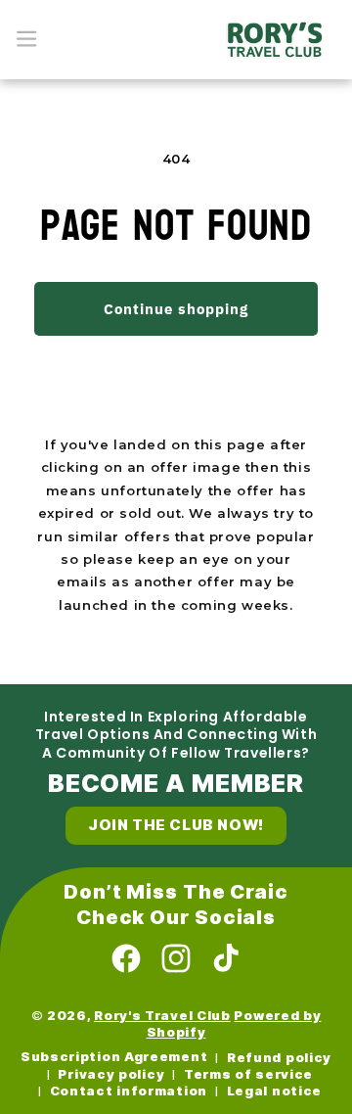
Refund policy (279, 1057)
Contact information (128, 1091)
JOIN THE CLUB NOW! (176, 825)
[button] (27, 39)
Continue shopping (176, 309)
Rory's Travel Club (162, 1015)
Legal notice (274, 1091)
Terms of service (248, 1074)
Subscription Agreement (114, 1056)
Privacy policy (111, 1074)
